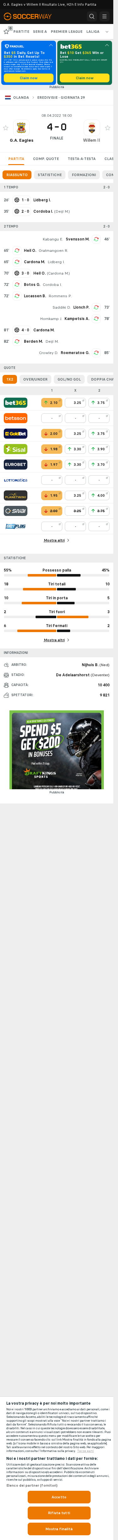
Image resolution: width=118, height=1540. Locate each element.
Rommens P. (60, 296)
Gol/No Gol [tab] (69, 379)
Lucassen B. (35, 296)
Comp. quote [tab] (46, 159)
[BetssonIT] (15, 418)
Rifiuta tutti (59, 1513)
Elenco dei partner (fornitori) (32, 1485)
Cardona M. (34, 261)
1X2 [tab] (9, 379)
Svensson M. (77, 239)
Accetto (59, 1497)
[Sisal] (15, 449)
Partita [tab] (16, 159)
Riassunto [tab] (17, 175)
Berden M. (33, 341)
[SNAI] (15, 511)
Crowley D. (48, 352)
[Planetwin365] (15, 495)
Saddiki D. (62, 307)
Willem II (91, 140)
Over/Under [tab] (35, 379)
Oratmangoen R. (53, 250)
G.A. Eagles (21, 140)
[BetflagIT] (15, 526)
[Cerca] (92, 16)
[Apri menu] (104, 16)
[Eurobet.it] (15, 464)
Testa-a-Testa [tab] (82, 159)
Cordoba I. (52, 284)
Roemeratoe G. (75, 352)
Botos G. (32, 284)
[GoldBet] (15, 434)
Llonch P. (81, 307)
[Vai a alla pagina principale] (31, 16)
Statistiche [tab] (50, 175)
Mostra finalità (59, 1529)
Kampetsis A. (77, 318)
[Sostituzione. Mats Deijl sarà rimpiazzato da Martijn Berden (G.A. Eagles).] (17, 341)
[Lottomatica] (15, 480)
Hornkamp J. (51, 318)
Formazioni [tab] (84, 175)
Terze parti (85, 1451)
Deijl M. (62, 211)
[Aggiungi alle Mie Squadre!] (6, 128)
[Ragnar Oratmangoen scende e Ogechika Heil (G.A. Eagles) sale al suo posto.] (17, 250)
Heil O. (30, 250)
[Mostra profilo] (21, 128)
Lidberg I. (56, 261)
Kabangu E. (52, 239)
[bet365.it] (15, 403)
